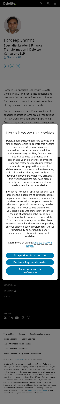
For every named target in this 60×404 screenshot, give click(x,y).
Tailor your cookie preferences (30, 271)
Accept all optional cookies (30, 255)
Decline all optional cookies (30, 262)
